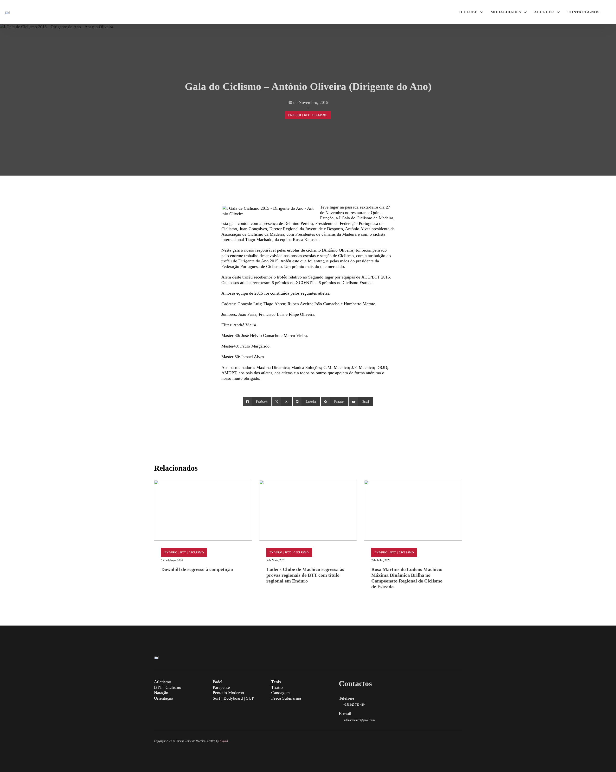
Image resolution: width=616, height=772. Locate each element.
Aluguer (544, 12)
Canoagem (280, 692)
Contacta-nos (583, 12)
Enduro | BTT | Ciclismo (308, 115)
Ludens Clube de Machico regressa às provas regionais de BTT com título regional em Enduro (305, 575)
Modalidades (506, 12)
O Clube (468, 12)
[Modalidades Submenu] (525, 12)
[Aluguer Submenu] (558, 12)
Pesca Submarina (286, 698)
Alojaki (223, 741)
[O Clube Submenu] (481, 12)
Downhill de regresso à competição (197, 569)
